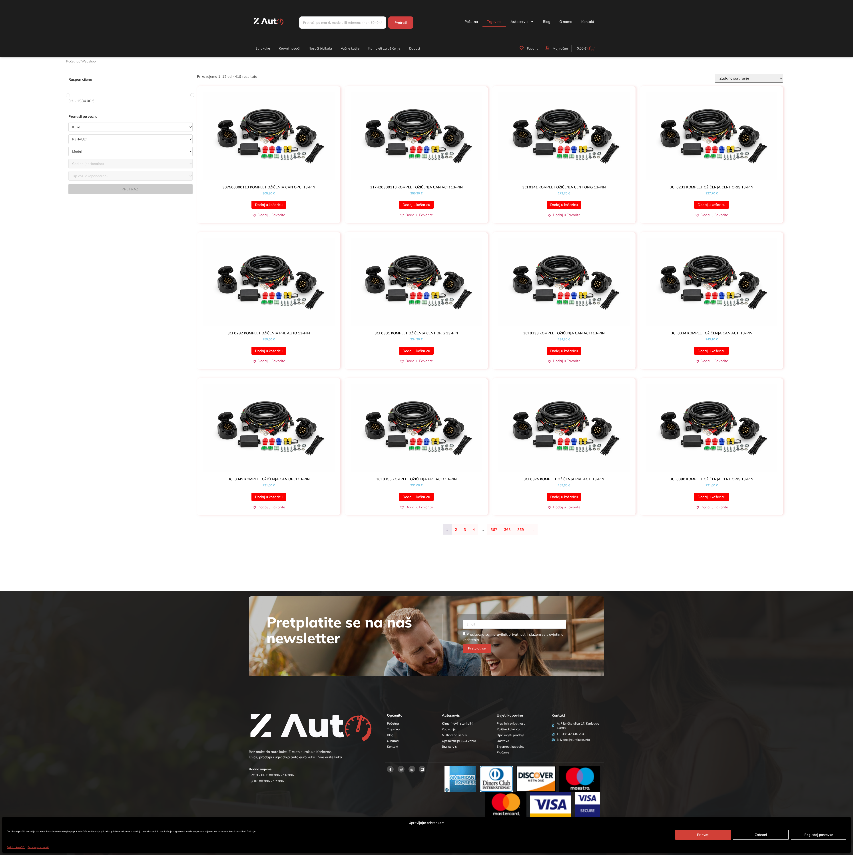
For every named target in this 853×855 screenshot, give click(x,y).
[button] (268, 215)
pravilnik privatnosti (509, 634)
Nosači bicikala (320, 48)
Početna (471, 21)
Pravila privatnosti (38, 847)
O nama (565, 21)
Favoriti (532, 48)
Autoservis (519, 21)
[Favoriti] (522, 48)
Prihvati (703, 835)
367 (494, 529)
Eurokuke (262, 48)
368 (507, 529)
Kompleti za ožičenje (384, 48)
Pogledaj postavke (818, 835)
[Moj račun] (547, 48)
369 (520, 529)
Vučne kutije (350, 48)
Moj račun (560, 48)
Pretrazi (131, 189)
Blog (546, 21)
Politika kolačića (16, 847)
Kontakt (587, 21)
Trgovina (494, 21)
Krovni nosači (289, 48)
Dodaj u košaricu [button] (269, 204)
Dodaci (414, 48)
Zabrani (761, 835)
